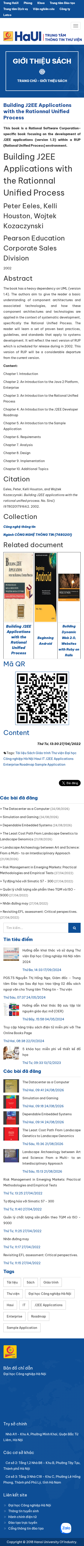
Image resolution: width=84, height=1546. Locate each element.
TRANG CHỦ (27, 81)
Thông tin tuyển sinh (23, 1511)
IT (43, 759)
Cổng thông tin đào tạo (26, 1528)
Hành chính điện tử (22, 1517)
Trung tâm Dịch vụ (15, 9)
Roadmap (26, 765)
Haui (37, 759)
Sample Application (50, 765)
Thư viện (57, 753)
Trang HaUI (11, 3)
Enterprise (11, 765)
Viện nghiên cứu (43, 9)
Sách (31, 753)
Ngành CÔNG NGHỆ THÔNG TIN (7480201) (37, 535)
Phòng (28, 3)
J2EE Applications (59, 759)
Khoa (41, 3)
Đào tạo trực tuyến (22, 1523)
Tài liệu (20, 753)
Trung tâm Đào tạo (62, 3)
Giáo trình (43, 753)
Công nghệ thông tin (19, 527)
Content (16, 732)
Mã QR (14, 664)
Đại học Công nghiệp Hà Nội (49, 1294)
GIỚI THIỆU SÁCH (53, 81)
